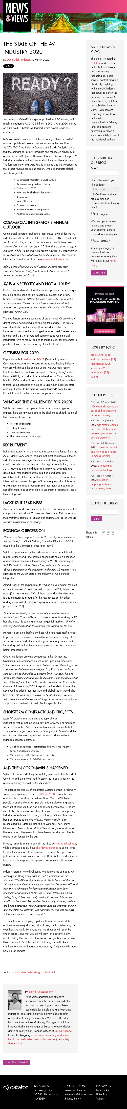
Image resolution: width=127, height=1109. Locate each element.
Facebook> (102, 1090)
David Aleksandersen (19, 59)
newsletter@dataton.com (79, 1094)
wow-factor (100, 372)
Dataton (95, 63)
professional (48, 972)
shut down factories (47, 847)
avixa (23, 972)
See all (95, 376)
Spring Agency (63, 1030)
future (15, 972)
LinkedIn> (101, 1094)
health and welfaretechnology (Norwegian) (32, 1039)
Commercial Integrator (55, 259)
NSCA (40, 359)
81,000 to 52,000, (46, 794)
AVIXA (27, 359)
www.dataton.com (75, 1090)
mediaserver (100, 363)
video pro (99, 368)
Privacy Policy (73, 1098)
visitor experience (103, 359)
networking (33, 972)
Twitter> (100, 1098)
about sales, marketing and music (50, 1035)
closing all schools (65, 843)
